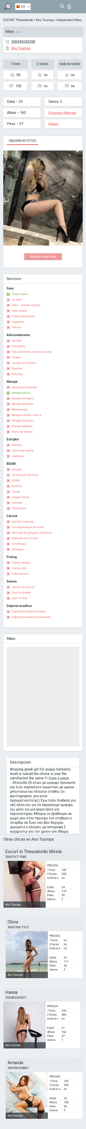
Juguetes (18, 321)
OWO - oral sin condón (26, 305)
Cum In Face (19, 598)
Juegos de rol (20, 497)
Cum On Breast (21, 592)
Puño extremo (20, 573)
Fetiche (16, 327)
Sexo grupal (19, 310)
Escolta (16, 340)
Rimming (17, 374)
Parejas (16, 357)
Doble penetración (23, 316)
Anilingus (18, 549)
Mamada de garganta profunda (32, 532)
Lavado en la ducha (24, 362)
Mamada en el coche (25, 538)
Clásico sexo (20, 294)
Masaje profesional (24, 387)
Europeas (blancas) (63, 113)
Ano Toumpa (45, 20)
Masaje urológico (23, 398)
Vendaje (17, 502)
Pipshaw (17, 368)
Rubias (53, 124)
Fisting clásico (21, 562)
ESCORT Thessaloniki (18, 20)
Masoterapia (20, 409)
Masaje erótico (21, 392)
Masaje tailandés (22, 404)
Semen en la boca (23, 587)
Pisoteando (19, 508)
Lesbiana (17, 456)
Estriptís (17, 445)
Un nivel (17, 299)
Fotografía (18, 346)
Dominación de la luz (25, 475)
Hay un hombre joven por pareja (32, 351)
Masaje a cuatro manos (26, 415)
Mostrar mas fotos (43, 256)
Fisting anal (19, 568)
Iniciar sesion (70, 5)
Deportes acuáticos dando (29, 611)
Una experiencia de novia (27, 527)
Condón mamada (23, 521)
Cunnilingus (19, 543)
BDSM (16, 480)
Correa (16, 491)
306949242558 (23, 42)
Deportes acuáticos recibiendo (31, 617)
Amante (17, 469)
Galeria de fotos (22, 141)
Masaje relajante (22, 426)
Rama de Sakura (22, 431)
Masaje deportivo (23, 420)
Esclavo (17, 486)
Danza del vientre (23, 450)
